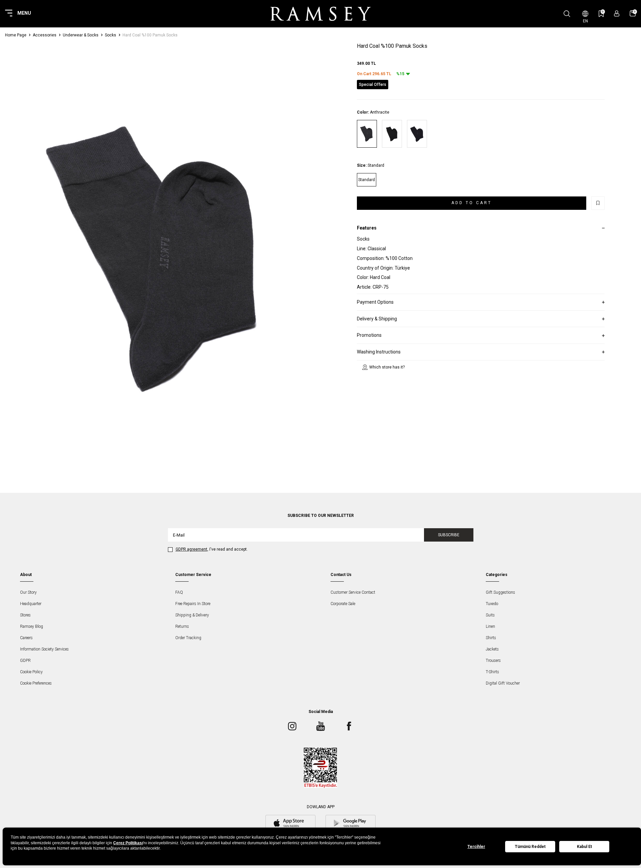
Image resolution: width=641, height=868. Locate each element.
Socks (110, 35)
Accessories (44, 35)
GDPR (25, 660)
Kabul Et (584, 846)
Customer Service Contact (353, 592)
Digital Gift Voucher (503, 683)
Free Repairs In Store (192, 603)
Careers (26, 637)
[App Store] (290, 823)
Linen (490, 626)
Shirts (491, 637)
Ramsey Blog (31, 626)
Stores (25, 615)
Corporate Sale (343, 603)
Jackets (492, 649)
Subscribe (448, 535)
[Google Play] (351, 823)
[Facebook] (349, 726)
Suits (490, 615)
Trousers (493, 660)
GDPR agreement (191, 549)
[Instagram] (292, 726)
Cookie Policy (31, 672)
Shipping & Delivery (192, 615)
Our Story (28, 592)
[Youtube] (320, 726)
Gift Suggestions (500, 592)
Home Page (15, 35)
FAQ (179, 592)
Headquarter (30, 603)
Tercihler (476, 846)
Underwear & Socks (80, 35)
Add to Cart (471, 202)
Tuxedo (492, 603)
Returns (182, 626)
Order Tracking (188, 637)
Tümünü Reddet (530, 846)
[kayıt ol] (617, 13)
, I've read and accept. (212, 549)
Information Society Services (44, 649)
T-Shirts (492, 672)
